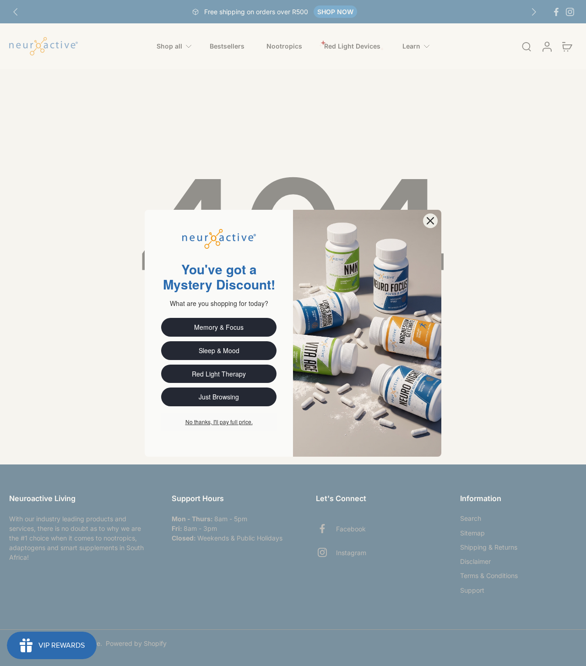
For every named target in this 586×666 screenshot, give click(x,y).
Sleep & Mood (219, 350)
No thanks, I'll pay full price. (219, 422)
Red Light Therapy (219, 373)
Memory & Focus (219, 327)
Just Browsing (219, 396)
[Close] (430, 221)
